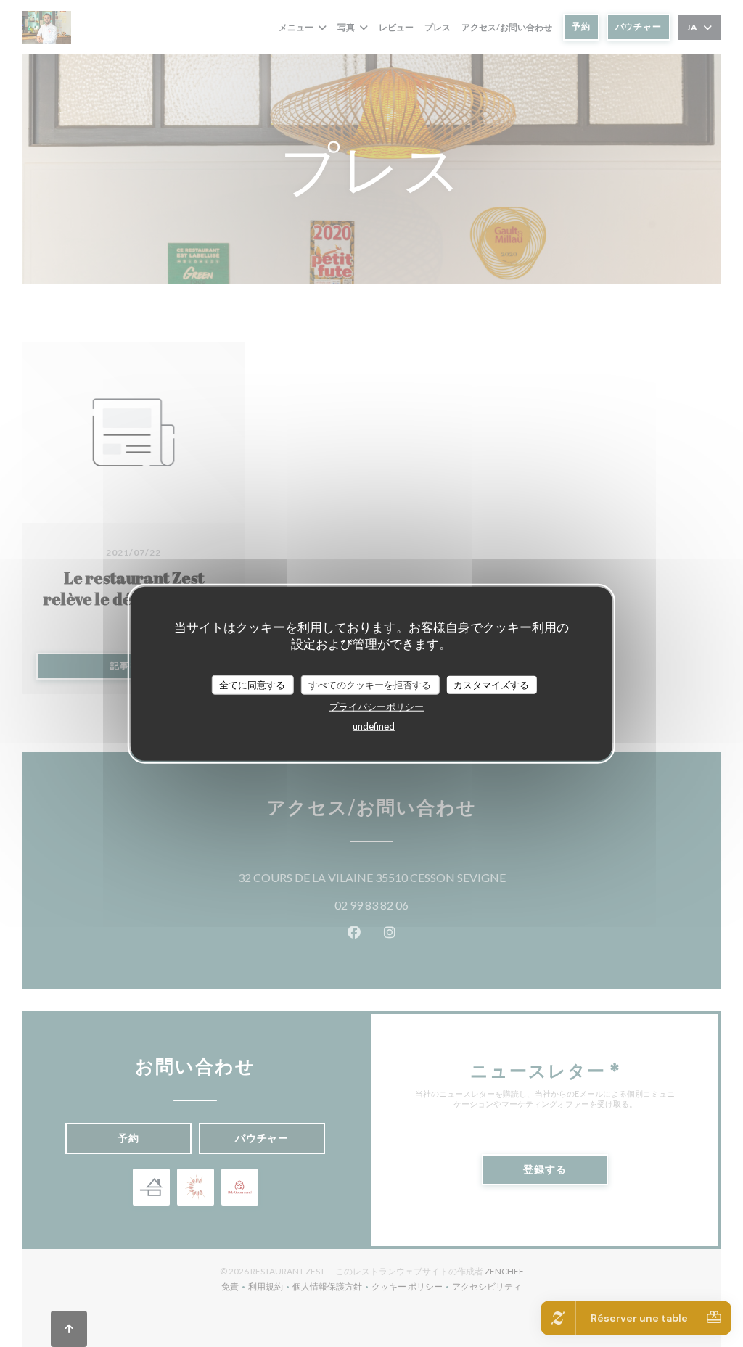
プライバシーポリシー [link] (376, 706)
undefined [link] (374, 726)
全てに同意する (252, 684)
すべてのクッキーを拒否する (369, 684)
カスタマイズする (491, 684)
